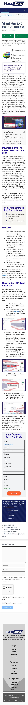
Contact (14, 657)
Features (6, 139)
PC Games (11, 518)
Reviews (14, 687)
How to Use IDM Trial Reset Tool (12, 141)
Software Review (13, 510)
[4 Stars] (19, 61)
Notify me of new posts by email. (12, 603)
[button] (25, 10)
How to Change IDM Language (16, 214)
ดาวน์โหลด (14, 493)
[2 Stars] (17, 61)
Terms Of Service (8, 701)
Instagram (14, 671)
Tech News (11, 515)
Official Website (8, 445)
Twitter (14, 666)
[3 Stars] (18, 61)
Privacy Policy (19, 701)
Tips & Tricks (11, 15)
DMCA (14, 652)
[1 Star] (16, 61)
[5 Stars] (20, 61)
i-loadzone (3, 15)
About (14, 649)
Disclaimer (14, 654)
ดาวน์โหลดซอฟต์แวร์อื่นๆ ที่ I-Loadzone (13, 138)
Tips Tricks (11, 513)
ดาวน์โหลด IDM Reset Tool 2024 (12, 143)
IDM (13, 525)
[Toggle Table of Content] (22, 132)
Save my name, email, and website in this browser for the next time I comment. (14, 579)
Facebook (14, 668)
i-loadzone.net (9, 507)
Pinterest (14, 673)
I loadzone (7, 527)
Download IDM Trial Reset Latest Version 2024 (12, 135)
